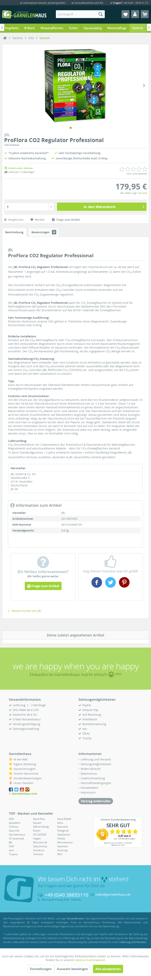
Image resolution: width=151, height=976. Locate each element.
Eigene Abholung (25, 764)
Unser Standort (23, 783)
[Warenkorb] (145, 14)
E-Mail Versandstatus (27, 719)
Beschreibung (14, 232)
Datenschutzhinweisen (90, 960)
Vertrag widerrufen (96, 801)
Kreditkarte (89, 719)
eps (84, 729)
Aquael (37, 823)
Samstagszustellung (26, 729)
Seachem (62, 846)
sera (11, 850)
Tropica (13, 854)
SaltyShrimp (40, 846)
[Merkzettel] (125, 14)
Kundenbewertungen (28, 778)
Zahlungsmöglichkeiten (96, 764)
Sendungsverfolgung (26, 724)
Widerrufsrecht (91, 769)
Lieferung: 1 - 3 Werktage (29, 705)
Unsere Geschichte (26, 773)
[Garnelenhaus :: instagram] (27, 789)
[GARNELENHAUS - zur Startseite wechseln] (24, 14)
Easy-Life (14, 830)
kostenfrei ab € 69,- (25, 714)
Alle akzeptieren (108, 969)
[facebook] (97, 586)
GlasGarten (63, 834)
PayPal (86, 705)
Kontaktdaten (89, 788)
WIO (59, 854)
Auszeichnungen (25, 769)
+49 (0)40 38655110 (66, 895)
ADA (11, 819)
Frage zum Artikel (45, 586)
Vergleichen (15, 219)
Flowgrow (63, 830)
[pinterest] (124, 586)
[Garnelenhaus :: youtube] (22, 789)
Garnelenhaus (17, 834)
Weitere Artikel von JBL (26, 611)
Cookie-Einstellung (93, 778)
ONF (11, 846)
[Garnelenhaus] (5, 38)
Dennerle (62, 826)
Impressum (88, 792)
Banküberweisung (94, 724)
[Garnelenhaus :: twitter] (16, 789)
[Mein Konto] (135, 14)
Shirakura (38, 850)
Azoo (60, 823)
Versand (142, 193)
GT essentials (16, 838)
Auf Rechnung (91, 714)
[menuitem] (80, 14)
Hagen (37, 838)
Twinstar (38, 854)
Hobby (61, 838)
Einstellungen (41, 969)
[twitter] (110, 586)
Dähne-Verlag (41, 826)
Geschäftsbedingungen (96, 783)
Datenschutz (89, 773)
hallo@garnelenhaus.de (113, 894)
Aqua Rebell (64, 819)
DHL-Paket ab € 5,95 (26, 710)
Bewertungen (43, 232)
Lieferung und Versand (96, 759)
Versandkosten (75, 918)
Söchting (62, 850)
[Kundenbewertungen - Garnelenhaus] (118, 834)
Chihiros (13, 826)
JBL (10, 842)
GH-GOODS (39, 834)
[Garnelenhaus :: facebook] (11, 789)
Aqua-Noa (39, 819)
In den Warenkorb (99, 206)
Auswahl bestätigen (72, 969)
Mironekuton (65, 842)
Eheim (36, 830)
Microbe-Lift (40, 842)
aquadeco (14, 823)
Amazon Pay (90, 710)
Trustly (86, 738)
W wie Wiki (21, 759)
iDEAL (86, 733)
